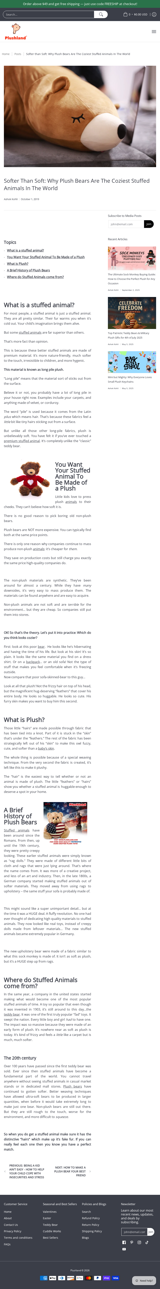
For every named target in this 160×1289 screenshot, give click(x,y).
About (8, 1218)
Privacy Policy (12, 1231)
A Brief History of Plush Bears (28, 270)
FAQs (7, 1244)
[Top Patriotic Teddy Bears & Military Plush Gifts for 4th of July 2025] (132, 313)
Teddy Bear (50, 1225)
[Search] (101, 14)
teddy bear (12, 1014)
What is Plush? (17, 264)
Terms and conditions (18, 1237)
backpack (33, 662)
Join (149, 224)
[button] (124, 1242)
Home (6, 54)
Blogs (85, 1237)
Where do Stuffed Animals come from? (35, 277)
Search (86, 1212)
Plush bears (72, 1086)
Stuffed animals (16, 830)
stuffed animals (30, 332)
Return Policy (90, 1225)
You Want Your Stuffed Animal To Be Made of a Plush (46, 257)
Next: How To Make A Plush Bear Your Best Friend (69, 1171)
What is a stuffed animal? (25, 250)
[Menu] (153, 31)
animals (71, 502)
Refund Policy (91, 1218)
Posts (17, 54)
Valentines (50, 1212)
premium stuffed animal (22, 441)
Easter (47, 1218)
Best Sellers (50, 1237)
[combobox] (48, 14)
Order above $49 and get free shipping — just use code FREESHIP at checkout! (80, 4)
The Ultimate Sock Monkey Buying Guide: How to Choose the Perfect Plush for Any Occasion (132, 279)
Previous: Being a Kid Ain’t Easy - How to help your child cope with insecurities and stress (26, 1171)
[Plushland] (15, 31)
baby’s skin (46, 748)
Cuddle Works (52, 1231)
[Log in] (154, 14)
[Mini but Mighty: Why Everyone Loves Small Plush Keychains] (132, 362)
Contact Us (11, 1225)
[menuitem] (61, 14)
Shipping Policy (92, 1231)
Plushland (75, 1270)
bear (41, 646)
